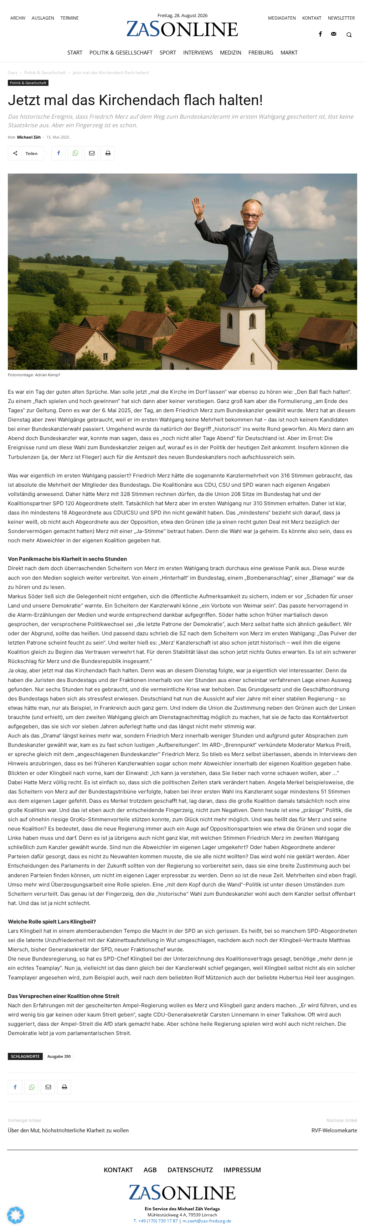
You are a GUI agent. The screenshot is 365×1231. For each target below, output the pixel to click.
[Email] (91, 153)
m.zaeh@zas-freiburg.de (206, 1221)
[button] (349, 34)
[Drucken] (108, 153)
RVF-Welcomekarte (334, 1130)
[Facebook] (320, 34)
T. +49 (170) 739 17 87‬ (156, 1221)
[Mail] (333, 34)
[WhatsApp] (75, 153)
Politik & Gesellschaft (45, 72)
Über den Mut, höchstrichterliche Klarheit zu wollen (68, 1130)
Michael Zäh (29, 137)
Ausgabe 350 (59, 1056)
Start (12, 72)
